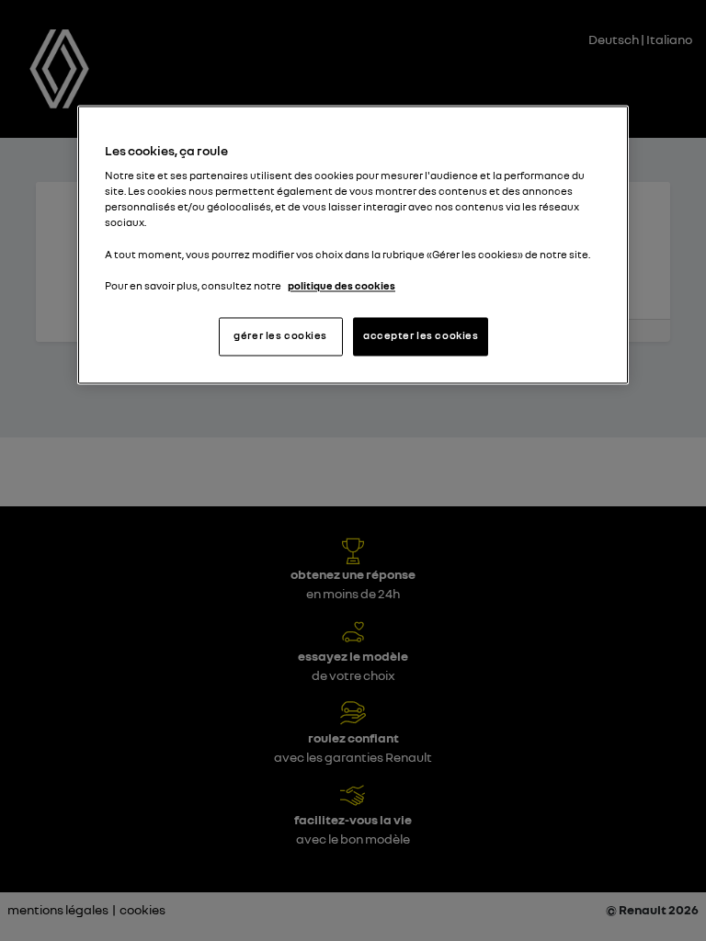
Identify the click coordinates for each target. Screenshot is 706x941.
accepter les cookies (420, 335)
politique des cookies (341, 285)
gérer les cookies (280, 335)
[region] (353, 244)
